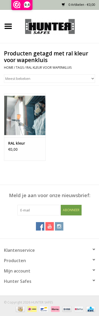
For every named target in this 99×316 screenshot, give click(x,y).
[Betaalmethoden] (20, 308)
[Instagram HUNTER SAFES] (59, 226)
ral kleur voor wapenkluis (49, 67)
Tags (20, 67)
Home (8, 67)
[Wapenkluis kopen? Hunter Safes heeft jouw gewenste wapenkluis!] (58, 25)
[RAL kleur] (25, 115)
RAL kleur (16, 143)
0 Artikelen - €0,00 (81, 4)
